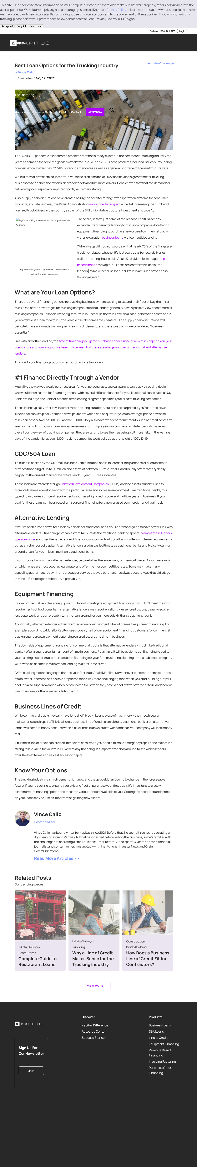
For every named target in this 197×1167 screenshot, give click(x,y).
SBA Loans (156, 1031)
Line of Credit (158, 1037)
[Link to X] (17, 31)
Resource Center (94, 1031)
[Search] (112, 112)
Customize (35, 26)
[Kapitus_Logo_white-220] (30, 1023)
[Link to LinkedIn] (11, 31)
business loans (112, 237)
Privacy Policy (116, 10)
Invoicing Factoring (162, 1061)
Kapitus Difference (95, 1025)
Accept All (7, 26)
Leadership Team (127, 1042)
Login (182, 31)
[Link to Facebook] (34, 31)
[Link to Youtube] (22, 31)
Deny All (21, 26)
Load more (95, 985)
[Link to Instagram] (28, 31)
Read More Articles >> (56, 858)
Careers (120, 1049)
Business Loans (160, 1025)
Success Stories (93, 1037)
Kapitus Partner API (129, 1061)
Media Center (124, 1055)
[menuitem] (18, 42)
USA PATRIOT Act (127, 1068)
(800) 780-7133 (167, 31)
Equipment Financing (164, 1044)
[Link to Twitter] (35, 827)
